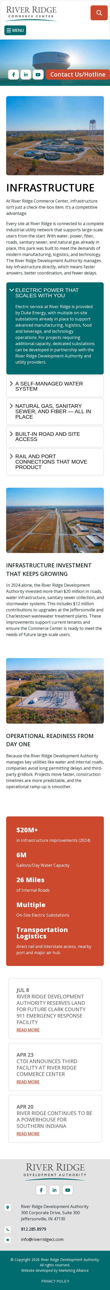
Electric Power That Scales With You (47, 292)
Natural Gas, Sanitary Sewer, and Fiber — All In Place (53, 411)
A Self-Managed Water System (49, 386)
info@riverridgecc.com (42, 1239)
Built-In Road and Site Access (47, 436)
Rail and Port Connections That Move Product (51, 461)
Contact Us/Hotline (77, 74)
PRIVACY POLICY (55, 1281)
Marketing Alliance (74, 1270)
